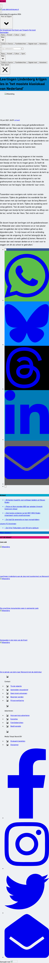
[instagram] (27, 868)
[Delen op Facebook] (5, 249)
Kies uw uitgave (6, 16)
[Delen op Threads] (27, 389)
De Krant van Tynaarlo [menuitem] (20, 30)
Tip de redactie (16, 686)
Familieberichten (16, 722)
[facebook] (27, 818)
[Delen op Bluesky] (27, 344)
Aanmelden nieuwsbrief (19, 690)
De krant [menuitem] (32, 30)
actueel (17, 120)
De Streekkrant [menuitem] (6, 30)
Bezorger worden (16, 697)
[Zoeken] (22, 48)
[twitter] (27, 913)
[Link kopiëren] (5, 486)
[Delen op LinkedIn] (27, 439)
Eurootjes (14, 719)
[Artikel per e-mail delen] (27, 484)
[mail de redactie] (27, 957)
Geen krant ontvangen (18, 693)
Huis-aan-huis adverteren (20, 715)
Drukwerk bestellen (17, 741)
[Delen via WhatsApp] (27, 300)
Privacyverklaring (17, 700)
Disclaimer (14, 745)
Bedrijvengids (15, 726)
